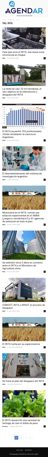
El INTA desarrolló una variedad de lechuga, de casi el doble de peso (21, 422)
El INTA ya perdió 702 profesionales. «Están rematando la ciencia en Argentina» (22, 134)
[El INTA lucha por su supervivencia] (24, 329)
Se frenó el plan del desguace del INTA (23, 381)
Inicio (4, 20)
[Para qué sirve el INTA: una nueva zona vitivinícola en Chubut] (24, 38)
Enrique (5, 426)
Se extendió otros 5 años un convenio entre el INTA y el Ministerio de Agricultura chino (22, 265)
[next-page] (31, 438)
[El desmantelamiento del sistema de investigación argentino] (24, 158)
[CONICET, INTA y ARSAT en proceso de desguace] (24, 290)
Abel (3, 58)
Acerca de (19, 450)
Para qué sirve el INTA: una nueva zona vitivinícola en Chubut (23, 53)
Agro (4, 48)
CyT (4, 169)
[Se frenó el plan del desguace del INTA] (24, 365)
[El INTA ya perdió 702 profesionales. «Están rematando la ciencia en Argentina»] (24, 116)
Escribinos (28, 450)
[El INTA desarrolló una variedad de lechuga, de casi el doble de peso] (24, 403)
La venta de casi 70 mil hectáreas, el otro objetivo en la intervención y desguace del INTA (21, 91)
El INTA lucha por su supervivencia (21, 344)
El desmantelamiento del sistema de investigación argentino (22, 175)
